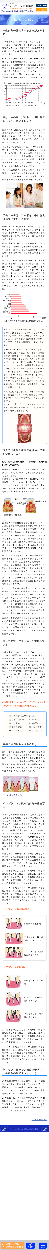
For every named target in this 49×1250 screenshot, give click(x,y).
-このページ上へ (39, 1120)
